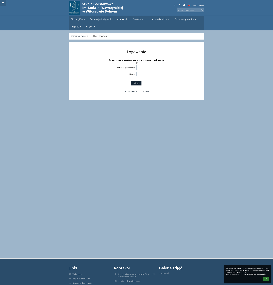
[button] (184, 5)
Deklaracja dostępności (82, 283)
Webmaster (77, 274)
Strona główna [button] (78, 19)
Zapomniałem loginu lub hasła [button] (136, 91)
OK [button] (266, 279)
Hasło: (132, 74)
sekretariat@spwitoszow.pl (129, 281)
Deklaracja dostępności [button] (101, 19)
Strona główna (78, 36)
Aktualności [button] (122, 19)
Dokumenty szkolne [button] (184, 19)
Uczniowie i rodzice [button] (158, 19)
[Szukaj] (202, 10)
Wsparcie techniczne (81, 278)
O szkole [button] (137, 19)
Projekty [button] (75, 26)
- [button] (180, 5)
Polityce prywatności (258, 274)
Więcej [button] (89, 26)
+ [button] (176, 5)
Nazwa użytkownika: (126, 67)
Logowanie (198, 5)
